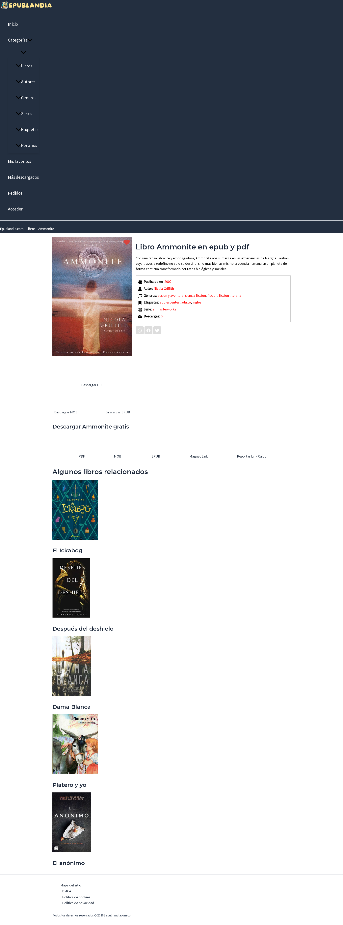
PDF (81, 456)
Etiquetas (30, 129)
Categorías (18, 40)
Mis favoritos (19, 161)
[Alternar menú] (23, 52)
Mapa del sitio (70, 885)
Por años (29, 145)
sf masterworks (164, 309)
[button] (30, 40)
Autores (28, 81)
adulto (186, 302)
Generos (28, 97)
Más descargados (23, 177)
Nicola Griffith (164, 288)
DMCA (66, 891)
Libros (26, 66)
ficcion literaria (230, 295)
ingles (197, 302)
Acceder (15, 209)
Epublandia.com (12, 228)
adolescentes (170, 302)
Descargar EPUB (117, 412)
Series (26, 113)
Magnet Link (198, 456)
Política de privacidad (78, 903)
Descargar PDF (92, 385)
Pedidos (15, 193)
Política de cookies (76, 897)
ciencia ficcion (195, 295)
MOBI (117, 456)
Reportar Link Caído (251, 456)
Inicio (13, 24)
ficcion (212, 295)
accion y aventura (170, 295)
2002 (168, 281)
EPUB (155, 456)
